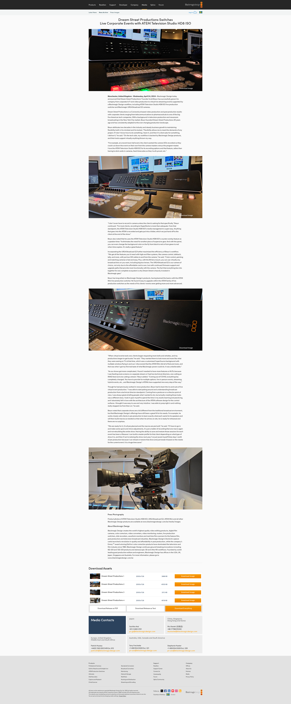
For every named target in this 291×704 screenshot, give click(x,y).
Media (144, 5)
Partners (188, 671)
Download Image (186, 88)
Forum (161, 5)
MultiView (124, 677)
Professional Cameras (95, 666)
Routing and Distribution (128, 679)
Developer (123, 5)
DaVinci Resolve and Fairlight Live (98, 668)
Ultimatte (91, 674)
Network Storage (126, 674)
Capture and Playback (95, 679)
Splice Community (158, 679)
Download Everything (183, 608)
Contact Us (156, 671)
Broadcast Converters (127, 668)
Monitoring (124, 671)
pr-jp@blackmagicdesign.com (142, 631)
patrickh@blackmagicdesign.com (105, 650)
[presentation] (92, 60)
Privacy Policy (190, 677)
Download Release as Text (145, 608)
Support (112, 5)
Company (134, 5)
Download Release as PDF (108, 608)
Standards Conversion (127, 666)
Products (92, 5)
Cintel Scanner (93, 682)
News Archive (103, 12)
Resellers (102, 5)
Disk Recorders (93, 677)
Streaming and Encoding (128, 682)
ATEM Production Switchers (97, 671)
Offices (188, 666)
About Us (188, 668)
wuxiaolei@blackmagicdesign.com (182, 631)
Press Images (114, 12)
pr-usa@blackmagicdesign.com (143, 650)
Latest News (93, 12)
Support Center (157, 668)
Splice (153, 5)
